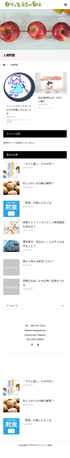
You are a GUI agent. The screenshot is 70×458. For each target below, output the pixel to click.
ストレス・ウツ (45, 108)
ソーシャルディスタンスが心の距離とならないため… (18, 110)
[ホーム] (4, 64)
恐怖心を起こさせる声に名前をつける (43, 282)
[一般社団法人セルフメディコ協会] (22, 4)
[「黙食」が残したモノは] (11, 209)
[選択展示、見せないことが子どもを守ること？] (11, 248)
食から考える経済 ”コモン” (38, 261)
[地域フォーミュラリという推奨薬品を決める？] (11, 228)
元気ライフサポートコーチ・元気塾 (19, 121)
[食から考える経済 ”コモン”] (11, 267)
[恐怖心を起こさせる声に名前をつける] (11, 287)
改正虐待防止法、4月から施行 (50, 99)
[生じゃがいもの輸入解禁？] (11, 189)
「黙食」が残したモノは (37, 202)
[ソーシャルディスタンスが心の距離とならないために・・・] (19, 87)
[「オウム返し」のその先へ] (11, 170)
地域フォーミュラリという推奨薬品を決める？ (43, 224)
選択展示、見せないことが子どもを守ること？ (43, 243)
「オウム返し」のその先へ (38, 163)
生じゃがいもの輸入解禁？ (38, 183)
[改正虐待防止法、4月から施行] (51, 83)
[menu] (65, 4)
